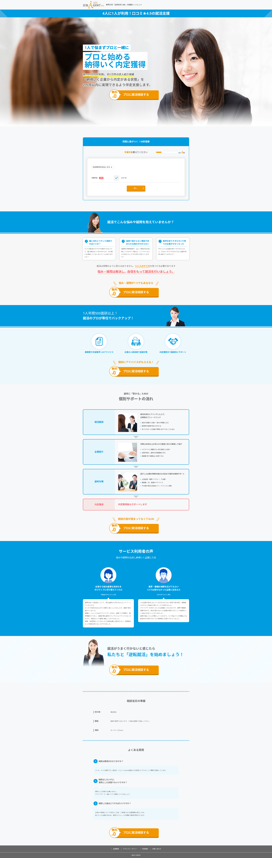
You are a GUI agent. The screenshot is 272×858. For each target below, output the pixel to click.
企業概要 (116, 849)
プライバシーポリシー (130, 849)
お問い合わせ (156, 849)
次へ (135, 188)
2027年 (124, 178)
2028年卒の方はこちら (101, 167)
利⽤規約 (145, 849)
